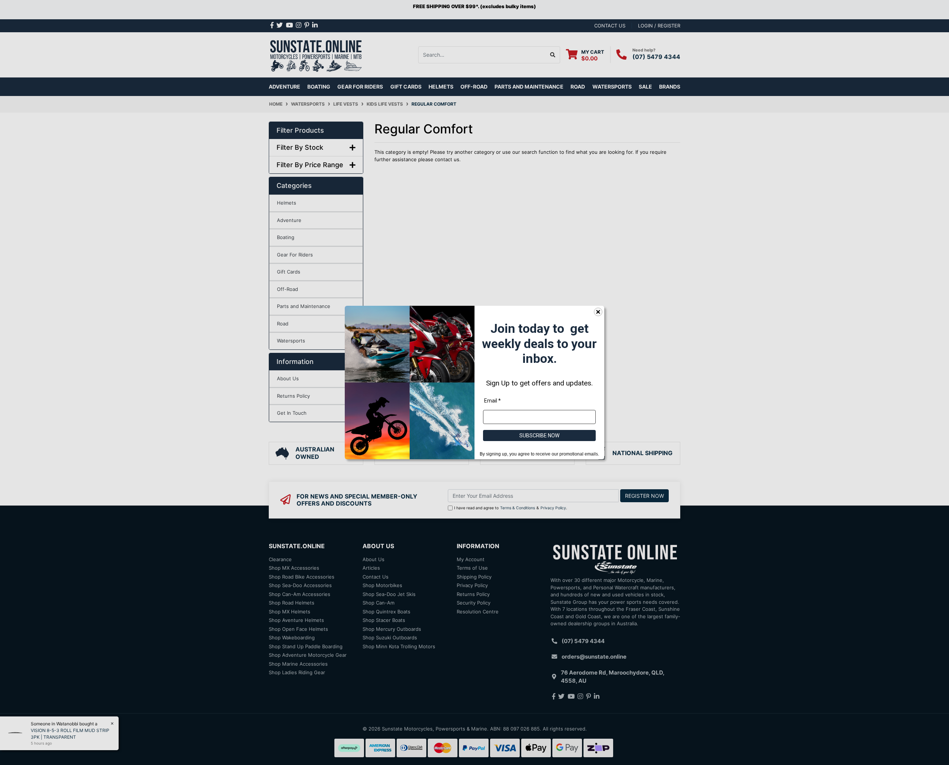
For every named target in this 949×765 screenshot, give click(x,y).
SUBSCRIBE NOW (539, 435)
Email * (492, 401)
